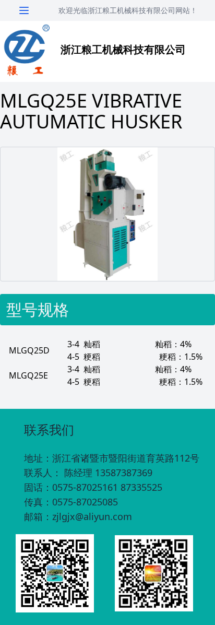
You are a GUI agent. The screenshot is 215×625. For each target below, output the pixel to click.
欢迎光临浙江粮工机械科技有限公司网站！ (127, 10)
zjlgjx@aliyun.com (92, 516)
